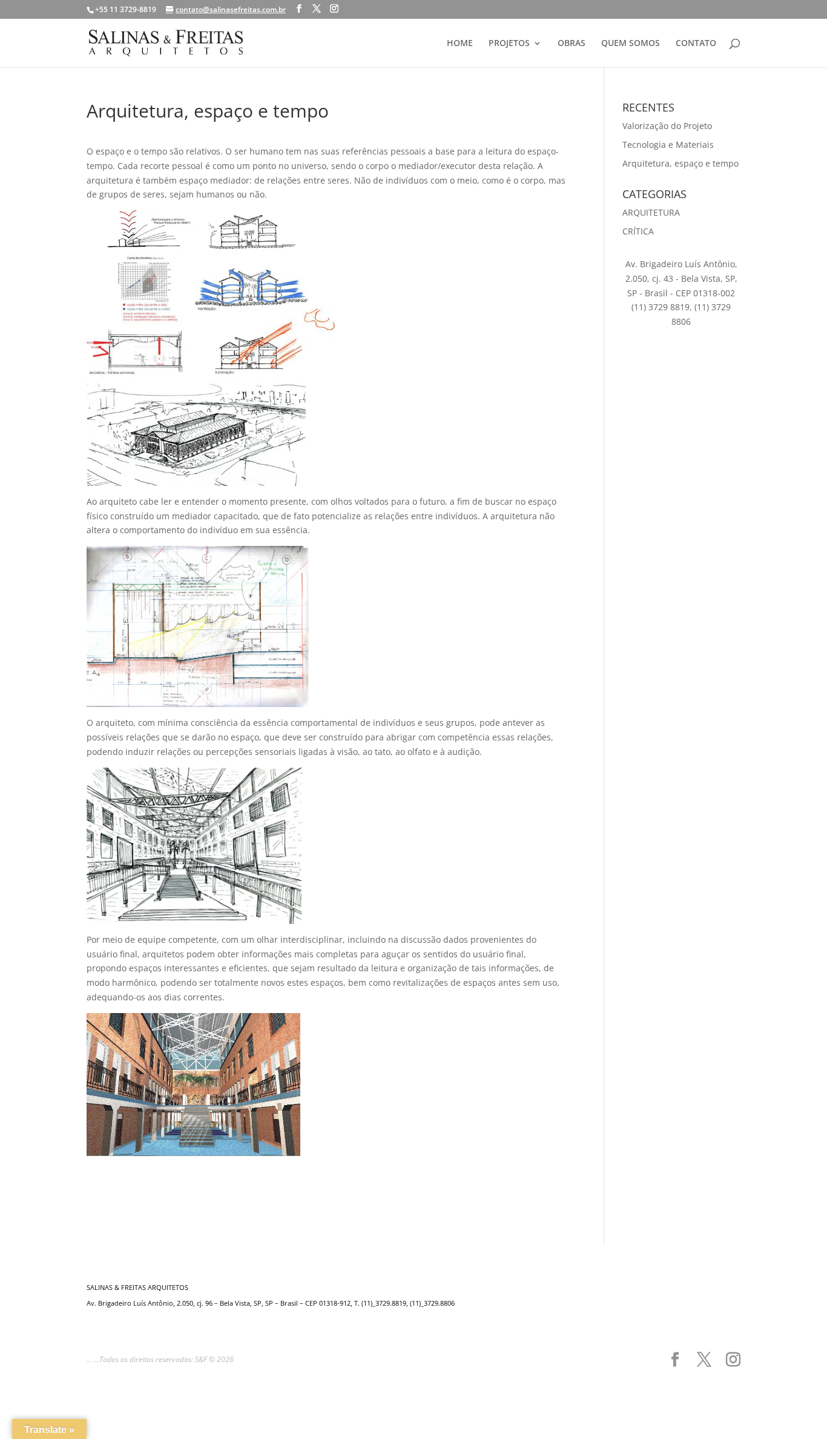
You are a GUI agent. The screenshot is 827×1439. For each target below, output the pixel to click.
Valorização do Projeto (667, 125)
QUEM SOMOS (630, 43)
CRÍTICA (638, 231)
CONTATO (696, 43)
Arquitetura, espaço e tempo (680, 163)
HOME (460, 43)
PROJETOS (509, 43)
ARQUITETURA (651, 212)
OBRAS (571, 43)
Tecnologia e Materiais (668, 144)
